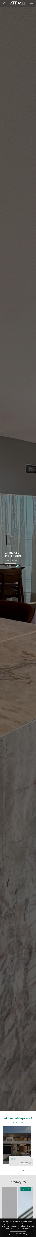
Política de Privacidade (22, 1228)
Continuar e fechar (18, 1233)
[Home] (18, 3)
